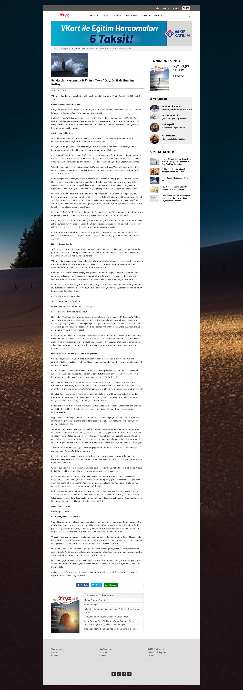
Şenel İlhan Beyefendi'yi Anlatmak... (175, 119)
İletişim (54, 655)
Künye (54, 652)
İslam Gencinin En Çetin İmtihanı (174, 139)
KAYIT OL (166, 8)
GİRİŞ (158, 8)
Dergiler (65, 49)
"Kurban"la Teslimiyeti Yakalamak (174, 128)
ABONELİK (158, 16)
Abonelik (151, 655)
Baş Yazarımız (105, 649)
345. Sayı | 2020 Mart (78, 49)
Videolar (145, 16)
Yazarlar (117, 16)
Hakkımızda (57, 649)
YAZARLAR (160, 99)
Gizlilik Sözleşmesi (155, 649)
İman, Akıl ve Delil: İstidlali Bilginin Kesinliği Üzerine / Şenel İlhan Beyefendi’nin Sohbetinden (176, 198)
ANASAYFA (94, 16)
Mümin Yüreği (90, 604)
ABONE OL (176, 8)
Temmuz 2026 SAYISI (164, 61)
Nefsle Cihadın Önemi (94, 600)
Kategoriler (131, 16)
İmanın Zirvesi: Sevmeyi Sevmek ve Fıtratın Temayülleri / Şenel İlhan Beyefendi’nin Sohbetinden (176, 161)
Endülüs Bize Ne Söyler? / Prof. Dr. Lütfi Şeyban (106, 617)
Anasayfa (57, 49)
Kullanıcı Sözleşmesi (156, 652)
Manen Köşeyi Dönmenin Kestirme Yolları (177, 110)
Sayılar (106, 16)
